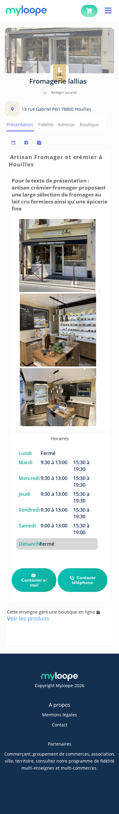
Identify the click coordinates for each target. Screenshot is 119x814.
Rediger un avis (64, 92)
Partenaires (59, 744)
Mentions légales (59, 715)
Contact (59, 725)
